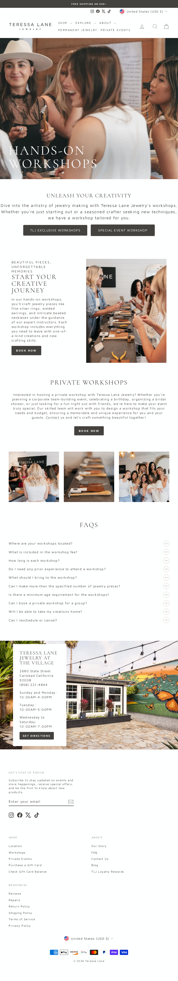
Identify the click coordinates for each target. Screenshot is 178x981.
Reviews (15, 893)
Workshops (17, 852)
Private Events (115, 30)
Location (15, 846)
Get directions (37, 735)
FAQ (94, 852)
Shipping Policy (20, 913)
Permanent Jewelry (77, 30)
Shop (63, 23)
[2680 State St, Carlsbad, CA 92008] (89, 695)
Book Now (26, 350)
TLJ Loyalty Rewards (107, 871)
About (106, 23)
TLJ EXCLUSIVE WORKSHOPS (55, 230)
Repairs (14, 900)
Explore (84, 23)
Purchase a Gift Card (25, 865)
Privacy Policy (20, 925)
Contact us (55, 417)
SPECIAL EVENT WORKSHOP (122, 230)
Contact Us (100, 858)
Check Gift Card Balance (28, 871)
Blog (94, 865)
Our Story (99, 846)
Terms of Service (22, 919)
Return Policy (19, 906)
